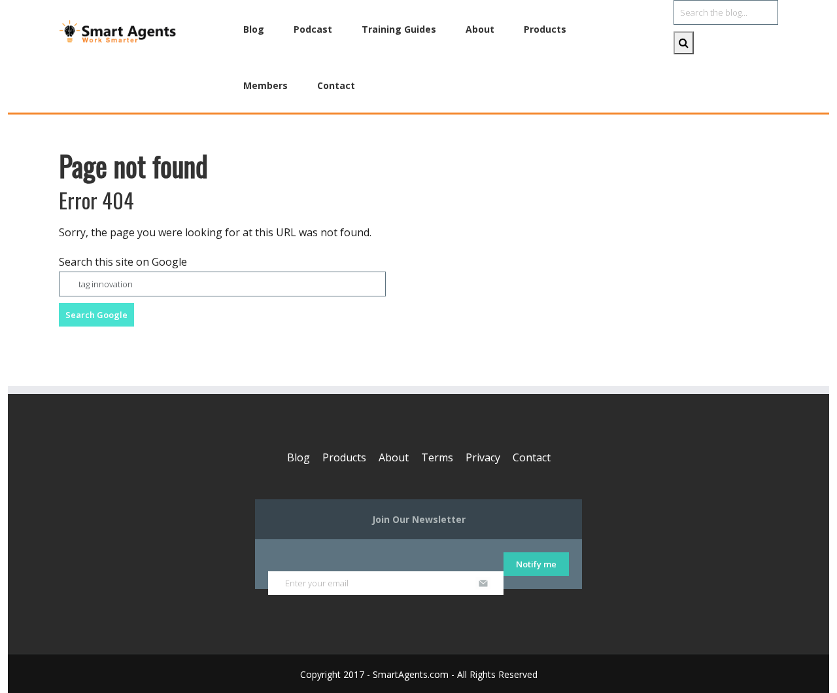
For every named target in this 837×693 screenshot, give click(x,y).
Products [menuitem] (545, 29)
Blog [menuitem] (253, 29)
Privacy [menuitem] (483, 457)
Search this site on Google (123, 262)
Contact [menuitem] (336, 85)
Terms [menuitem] (437, 457)
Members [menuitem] (265, 85)
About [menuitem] (480, 29)
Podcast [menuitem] (313, 29)
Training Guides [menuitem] (399, 29)
